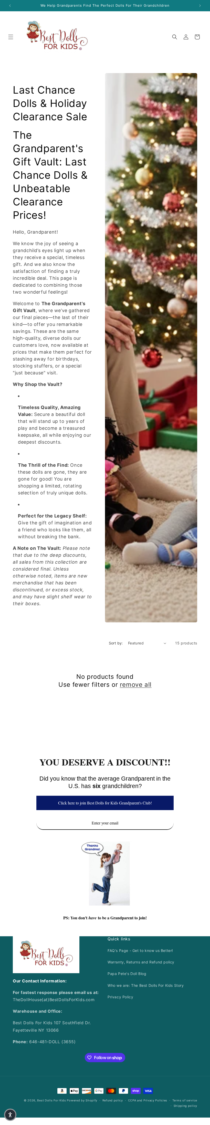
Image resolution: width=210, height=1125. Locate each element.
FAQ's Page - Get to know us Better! (140, 950)
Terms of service (184, 1100)
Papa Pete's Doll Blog (127, 973)
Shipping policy (185, 1106)
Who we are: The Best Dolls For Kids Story (146, 985)
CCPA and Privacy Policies (147, 1100)
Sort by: (116, 643)
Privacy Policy (120, 997)
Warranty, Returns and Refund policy (141, 962)
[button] (10, 37)
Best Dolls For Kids (51, 1100)
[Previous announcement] (10, 5)
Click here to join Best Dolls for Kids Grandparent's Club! (105, 802)
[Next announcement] (200, 5)
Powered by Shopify (82, 1100)
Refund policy (112, 1100)
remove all (136, 684)
